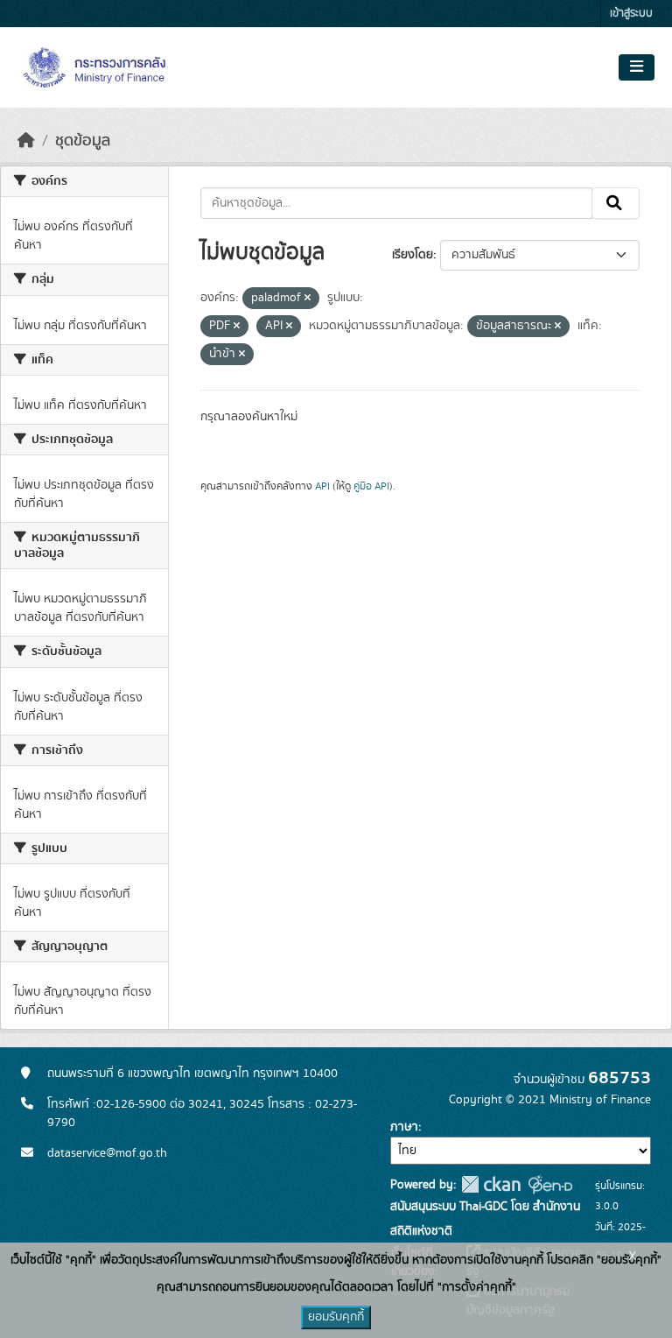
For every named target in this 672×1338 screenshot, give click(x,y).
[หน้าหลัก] (26, 141)
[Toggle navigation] (636, 67)
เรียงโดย (412, 255)
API (322, 486)
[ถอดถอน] (307, 299)
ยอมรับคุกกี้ (336, 1317)
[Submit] (616, 203)
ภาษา (404, 1127)
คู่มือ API (371, 486)
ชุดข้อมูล (82, 141)
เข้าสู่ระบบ (631, 13)
